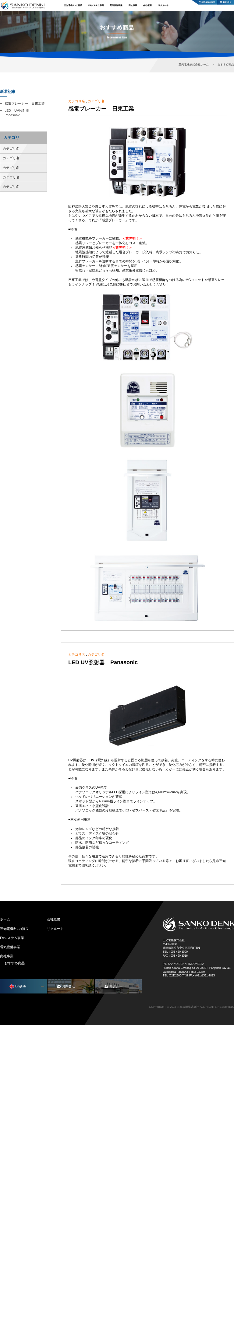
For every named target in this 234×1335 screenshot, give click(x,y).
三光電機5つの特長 (73, 5)
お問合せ (225, 2)
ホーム (5, 919)
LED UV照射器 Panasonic (103, 662)
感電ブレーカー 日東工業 (101, 109)
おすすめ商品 (15, 963)
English (20, 986)
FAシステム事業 (96, 5)
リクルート (163, 5)
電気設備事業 (116, 5)
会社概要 (147, 5)
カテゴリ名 (76, 101)
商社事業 (133, 5)
